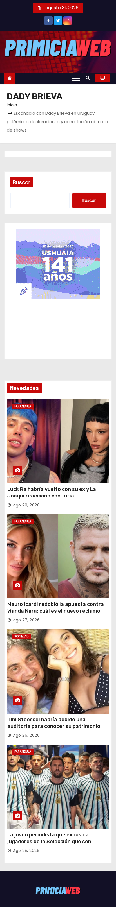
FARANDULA (22, 406)
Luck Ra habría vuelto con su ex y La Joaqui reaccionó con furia (51, 492)
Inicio (12, 105)
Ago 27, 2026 (26, 620)
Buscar (21, 182)
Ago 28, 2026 (26, 505)
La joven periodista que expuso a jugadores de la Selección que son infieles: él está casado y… (49, 841)
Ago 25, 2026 (26, 850)
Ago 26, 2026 (26, 735)
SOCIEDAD (21, 636)
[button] (89, 78)
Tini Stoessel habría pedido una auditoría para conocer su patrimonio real (53, 726)
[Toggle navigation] (76, 78)
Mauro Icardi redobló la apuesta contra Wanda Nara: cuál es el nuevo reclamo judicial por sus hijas (55, 611)
